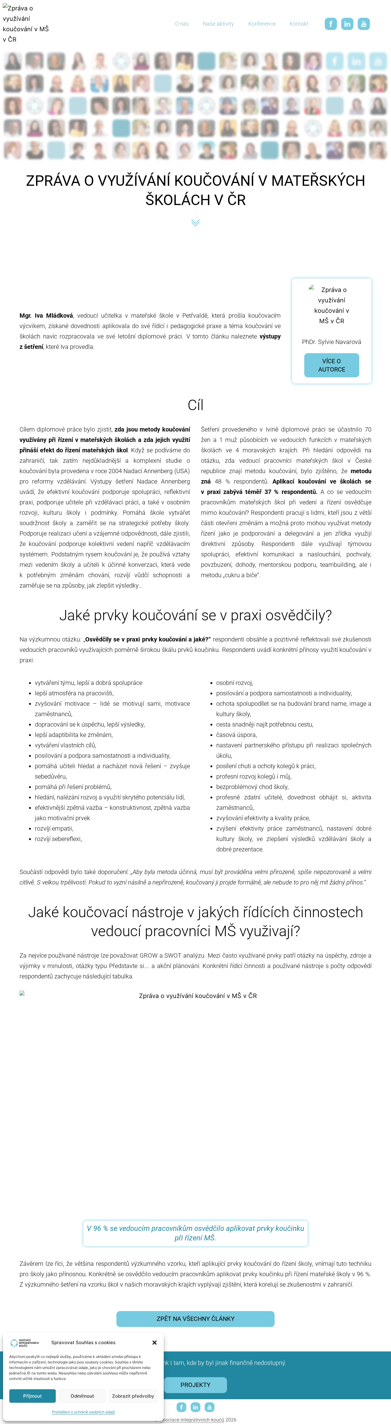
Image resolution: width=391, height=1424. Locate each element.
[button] (155, 1343)
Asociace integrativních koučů (192, 1420)
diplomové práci (160, 336)
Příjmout (32, 1396)
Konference (262, 24)
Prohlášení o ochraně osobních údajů (83, 1412)
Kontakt (299, 24)
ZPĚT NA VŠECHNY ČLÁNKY (196, 1318)
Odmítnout (82, 1396)
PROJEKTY (195, 1384)
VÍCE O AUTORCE (331, 365)
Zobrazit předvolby (133, 1396)
